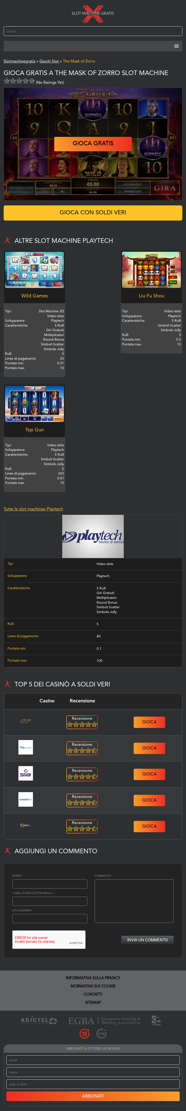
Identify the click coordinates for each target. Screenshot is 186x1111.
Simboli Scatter (108, 607)
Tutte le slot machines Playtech (33, 509)
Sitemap (93, 1003)
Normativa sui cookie (93, 986)
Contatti (93, 995)
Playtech (103, 576)
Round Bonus (107, 602)
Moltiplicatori (106, 598)
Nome (17, 876)
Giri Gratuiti (105, 593)
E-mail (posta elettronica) (32, 893)
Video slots (105, 564)
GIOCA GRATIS (93, 144)
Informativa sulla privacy (93, 978)
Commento (103, 876)
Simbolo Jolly (107, 612)
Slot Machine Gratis (93, 14)
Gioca (149, 722)
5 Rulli (101, 588)
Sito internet (22, 910)
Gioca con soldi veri (93, 213)
